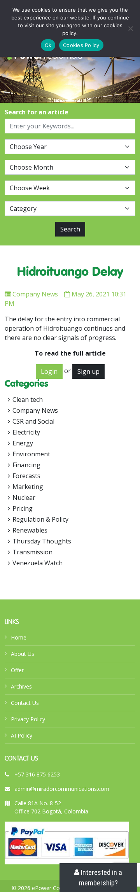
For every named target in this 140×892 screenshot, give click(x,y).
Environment (31, 454)
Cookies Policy (81, 45)
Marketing (27, 486)
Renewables (29, 530)
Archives (21, 686)
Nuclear (23, 497)
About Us (22, 653)
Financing (26, 465)
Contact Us (25, 702)
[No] (130, 28)
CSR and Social (33, 421)
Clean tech (27, 399)
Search (70, 229)
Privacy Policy (28, 719)
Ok (48, 45)
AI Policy (21, 735)
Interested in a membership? (100, 877)
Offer (17, 670)
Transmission (32, 552)
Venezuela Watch (37, 563)
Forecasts (26, 475)
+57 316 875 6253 (37, 774)
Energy (22, 443)
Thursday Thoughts (41, 541)
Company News (35, 294)
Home (18, 637)
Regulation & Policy (40, 519)
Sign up (88, 371)
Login (49, 371)
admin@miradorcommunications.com (61, 788)
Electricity (26, 432)
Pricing (22, 508)
